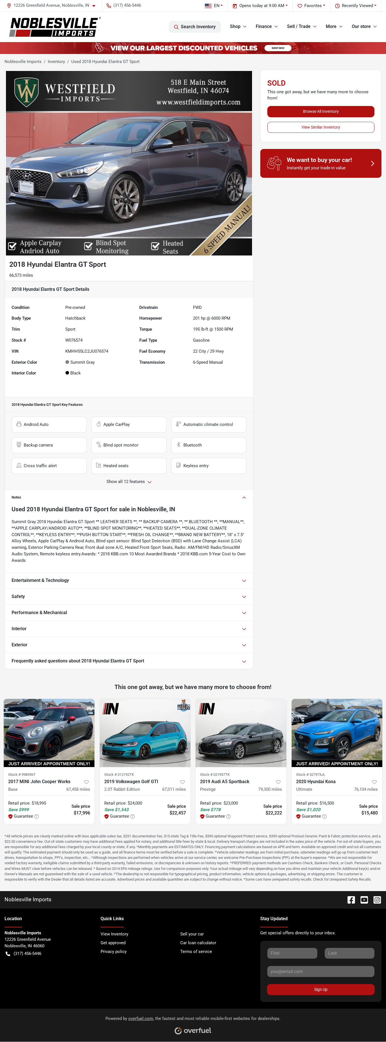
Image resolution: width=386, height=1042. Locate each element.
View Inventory (114, 934)
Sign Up (321, 989)
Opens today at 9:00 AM (261, 5)
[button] (53, 5)
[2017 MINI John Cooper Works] (49, 733)
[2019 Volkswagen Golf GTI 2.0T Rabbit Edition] (145, 733)
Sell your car (192, 934)
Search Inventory (198, 26)
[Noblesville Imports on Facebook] (348, 899)
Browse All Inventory (321, 111)
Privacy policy (114, 951)
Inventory (56, 61)
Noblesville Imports (23, 61)
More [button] (331, 26)
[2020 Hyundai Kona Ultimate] (337, 733)
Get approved (113, 942)
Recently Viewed (357, 5)
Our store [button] (361, 26)
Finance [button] (264, 26)
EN (217, 5)
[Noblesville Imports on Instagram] (374, 899)
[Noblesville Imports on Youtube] (361, 899)
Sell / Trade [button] (299, 26)
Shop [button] (235, 26)
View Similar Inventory (321, 127)
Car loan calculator (198, 942)
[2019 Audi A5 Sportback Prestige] (241, 733)
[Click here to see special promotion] (193, 47)
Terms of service (196, 951)
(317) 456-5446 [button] (127, 5)
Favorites (313, 5)
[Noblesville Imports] (55, 27)
